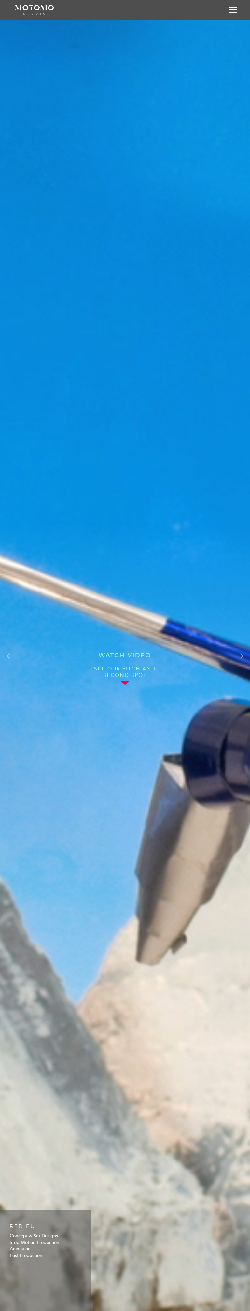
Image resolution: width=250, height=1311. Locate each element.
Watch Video (125, 655)
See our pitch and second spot (125, 672)
